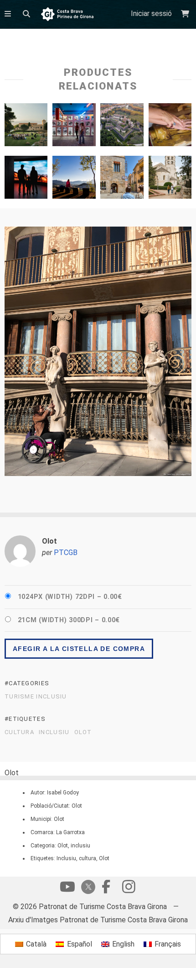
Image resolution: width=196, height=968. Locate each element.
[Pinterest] (128, 889)
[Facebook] (106, 889)
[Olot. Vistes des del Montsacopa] (73, 179)
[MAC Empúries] (26, 127)
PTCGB (65, 552)
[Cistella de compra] (186, 14)
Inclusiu (54, 732)
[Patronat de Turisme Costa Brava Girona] (67, 15)
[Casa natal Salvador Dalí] (73, 127)
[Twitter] (86, 888)
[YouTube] (67, 889)
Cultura (19, 732)
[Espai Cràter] (26, 179)
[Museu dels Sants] (170, 127)
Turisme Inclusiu (36, 696)
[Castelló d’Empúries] (121, 179)
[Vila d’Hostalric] (121, 127)
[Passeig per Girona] (170, 179)
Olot (83, 732)
